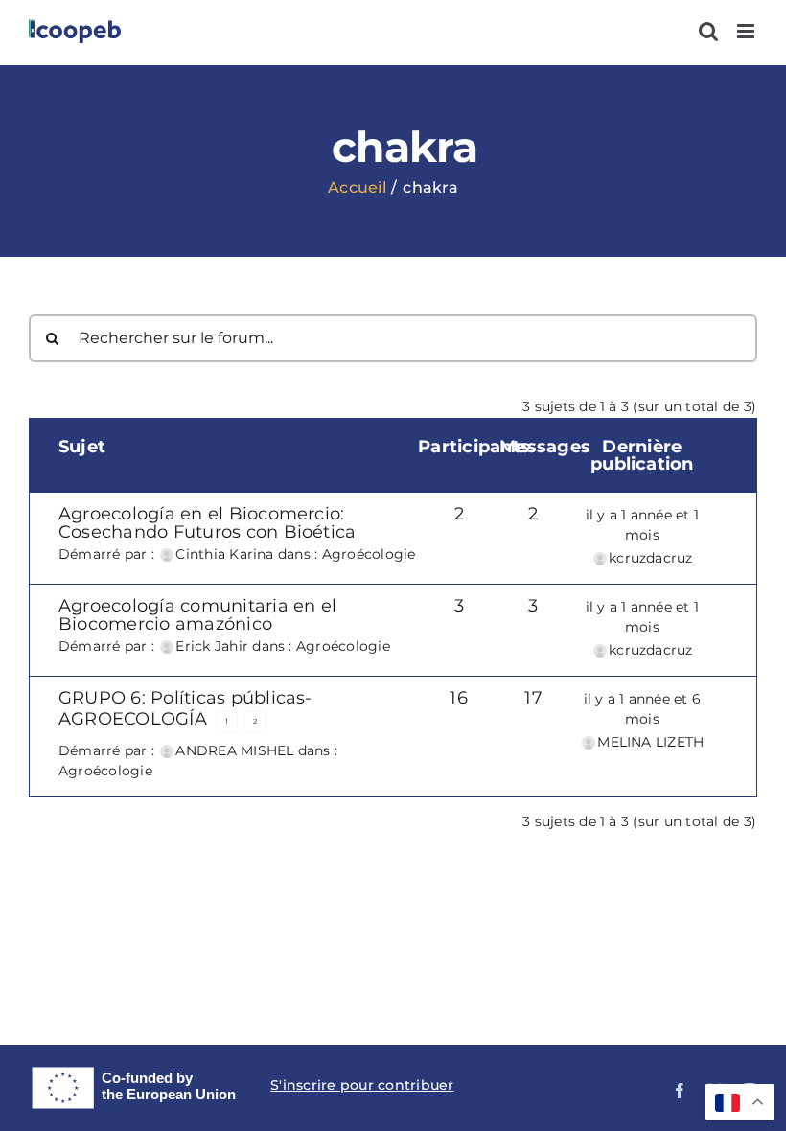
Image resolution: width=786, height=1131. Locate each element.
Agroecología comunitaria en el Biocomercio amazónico (197, 614)
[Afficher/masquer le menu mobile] (747, 31)
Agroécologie (369, 554)
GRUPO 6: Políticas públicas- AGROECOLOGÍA (185, 707)
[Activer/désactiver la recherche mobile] (708, 31)
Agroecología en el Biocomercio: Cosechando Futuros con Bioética (207, 522)
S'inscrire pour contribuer (361, 1085)
